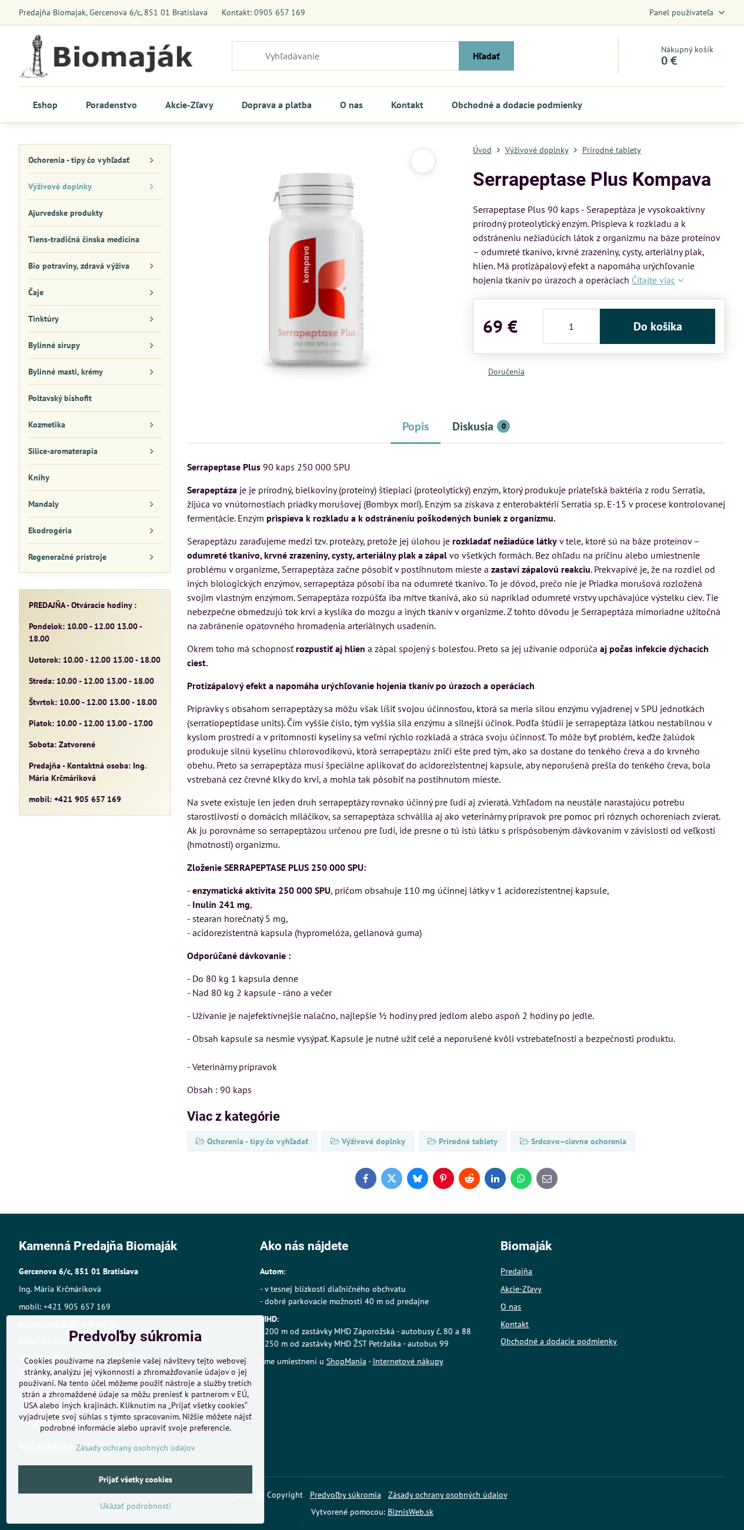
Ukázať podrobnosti (135, 1506)
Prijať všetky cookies (135, 1479)
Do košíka (657, 326)
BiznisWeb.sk (410, 1511)
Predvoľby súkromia (345, 1494)
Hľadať (486, 56)
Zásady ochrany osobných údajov (448, 1494)
